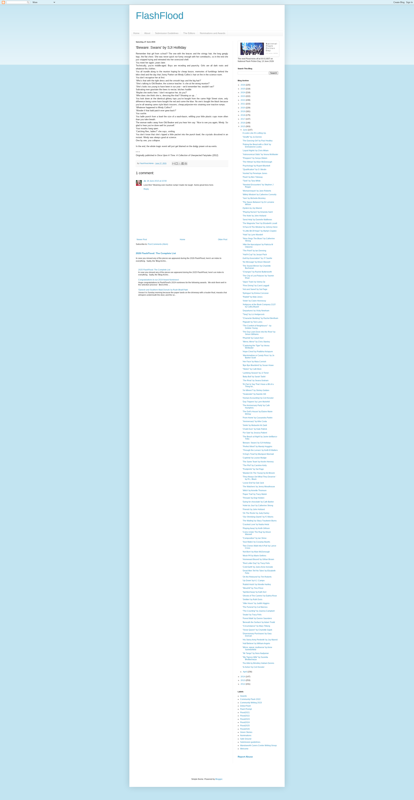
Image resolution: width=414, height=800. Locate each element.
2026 (243, 85)
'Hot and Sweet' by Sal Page (255, 289)
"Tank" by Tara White (252, 181)
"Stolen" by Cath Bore (252, 369)
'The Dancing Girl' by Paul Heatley (257, 141)
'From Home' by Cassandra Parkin (257, 418)
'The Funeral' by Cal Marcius (255, 607)
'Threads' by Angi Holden (253, 498)
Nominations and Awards (212, 33)
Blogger (218, 779)
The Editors (189, 33)
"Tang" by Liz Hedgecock (253, 314)
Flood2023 (245, 719)
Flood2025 (245, 725)
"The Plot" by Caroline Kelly (255, 465)
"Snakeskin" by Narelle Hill (254, 394)
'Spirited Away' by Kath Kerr (255, 592)
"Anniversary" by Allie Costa (255, 421)
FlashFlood (160, 15)
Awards (243, 696)
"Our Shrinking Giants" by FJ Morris (258, 517)
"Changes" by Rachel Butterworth (257, 272)
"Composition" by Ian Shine (255, 538)
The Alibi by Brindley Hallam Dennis (258, 663)
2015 (243, 126)
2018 (243, 115)
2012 (243, 684)
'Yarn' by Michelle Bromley (254, 198)
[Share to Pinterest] (185, 163)
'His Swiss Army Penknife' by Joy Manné (260, 640)
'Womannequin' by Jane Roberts (257, 191)
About (147, 33)
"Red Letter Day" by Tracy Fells (256, 563)
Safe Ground (245, 739)
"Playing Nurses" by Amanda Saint (258, 212)
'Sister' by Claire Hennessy (254, 301)
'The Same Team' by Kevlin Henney (258, 462)
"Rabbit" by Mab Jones (252, 297)
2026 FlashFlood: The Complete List (156, 253)
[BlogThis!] (176, 163)
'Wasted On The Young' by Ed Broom (259, 473)
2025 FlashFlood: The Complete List (154, 270)
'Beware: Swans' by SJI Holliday (257, 443)
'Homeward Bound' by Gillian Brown (258, 559)
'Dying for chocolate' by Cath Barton (258, 502)
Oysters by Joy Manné (252, 208)
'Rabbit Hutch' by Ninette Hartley (257, 584)
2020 (243, 108)
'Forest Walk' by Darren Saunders (257, 618)
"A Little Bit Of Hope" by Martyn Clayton (260, 231)
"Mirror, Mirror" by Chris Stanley (256, 342)
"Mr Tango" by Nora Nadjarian (256, 653)
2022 (243, 100)
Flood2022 (245, 716)
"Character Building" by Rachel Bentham (260, 318)
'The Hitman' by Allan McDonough (257, 162)
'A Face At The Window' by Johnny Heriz (260, 227)
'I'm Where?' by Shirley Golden (256, 390)
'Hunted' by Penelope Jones (255, 173)
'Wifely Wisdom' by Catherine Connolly (259, 194)
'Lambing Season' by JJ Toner (256, 373)
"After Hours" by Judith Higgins (256, 603)
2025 (243, 89)
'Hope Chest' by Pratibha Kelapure (258, 351)
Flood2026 (245, 729)
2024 (243, 92)
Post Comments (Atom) (158, 244)
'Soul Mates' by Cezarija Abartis (256, 542)
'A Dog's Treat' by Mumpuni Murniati (258, 454)
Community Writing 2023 (251, 703)
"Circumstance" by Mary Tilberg (256, 626)
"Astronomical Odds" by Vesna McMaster (260, 154)
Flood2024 (245, 722)
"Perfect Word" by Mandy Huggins (257, 446)
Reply (146, 189)
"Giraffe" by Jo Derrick (252, 137)
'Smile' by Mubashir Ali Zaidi (255, 425)
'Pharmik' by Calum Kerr (253, 338)
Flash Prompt (246, 709)
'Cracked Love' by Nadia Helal (256, 524)
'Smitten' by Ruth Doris (252, 599)
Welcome (244, 749)
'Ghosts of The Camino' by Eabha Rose (260, 596)
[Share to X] (179, 163)
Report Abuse (245, 756)
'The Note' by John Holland (254, 216)
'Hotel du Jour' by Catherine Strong (258, 505)
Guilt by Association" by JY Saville (257, 258)
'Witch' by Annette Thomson (255, 490)
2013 (243, 680)
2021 (243, 104)
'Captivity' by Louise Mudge (255, 458)
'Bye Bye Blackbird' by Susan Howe (258, 365)
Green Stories (246, 732)
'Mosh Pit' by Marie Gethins (254, 556)
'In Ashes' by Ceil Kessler (253, 667)
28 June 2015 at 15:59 (157, 181)
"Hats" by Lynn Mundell (253, 235)
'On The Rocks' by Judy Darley (256, 513)
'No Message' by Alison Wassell (256, 262)
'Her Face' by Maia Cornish (254, 361)
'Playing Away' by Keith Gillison (256, 528)
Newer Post (142, 239)
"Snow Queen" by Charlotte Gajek (257, 630)
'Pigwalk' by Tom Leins (252, 322)
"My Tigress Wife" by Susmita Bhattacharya (255, 658)
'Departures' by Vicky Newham (256, 311)
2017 (243, 119)
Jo (145, 181)
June (245, 130)
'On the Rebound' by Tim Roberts (257, 577)
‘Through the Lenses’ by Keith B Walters (260, 450)
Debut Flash (245, 706)
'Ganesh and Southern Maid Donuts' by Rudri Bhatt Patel (163, 290)
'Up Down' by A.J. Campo (254, 580)
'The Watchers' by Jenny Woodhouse (259, 486)
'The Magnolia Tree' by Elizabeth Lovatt (260, 223)
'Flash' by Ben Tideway (253, 177)
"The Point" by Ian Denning (254, 251)
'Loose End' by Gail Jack (253, 483)
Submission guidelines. (250, 742)
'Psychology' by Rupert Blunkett (256, 166)
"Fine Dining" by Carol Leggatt (256, 285)
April (245, 672)
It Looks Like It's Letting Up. (254, 133)
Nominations (245, 735)
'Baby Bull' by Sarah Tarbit (254, 377)
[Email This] (173, 163)
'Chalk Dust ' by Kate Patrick (255, 429)
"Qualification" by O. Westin (254, 169)
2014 (243, 676)
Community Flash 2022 (250, 699)
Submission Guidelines (166, 33)
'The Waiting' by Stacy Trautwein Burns (260, 521)
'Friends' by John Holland (254, 509)
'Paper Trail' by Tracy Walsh (255, 494)
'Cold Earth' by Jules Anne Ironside (258, 567)
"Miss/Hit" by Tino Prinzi (253, 588)
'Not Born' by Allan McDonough (256, 552)
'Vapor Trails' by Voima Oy (254, 282)
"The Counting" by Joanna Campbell (259, 611)
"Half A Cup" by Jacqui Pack (255, 254)
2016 (243, 123)
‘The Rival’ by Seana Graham (255, 380)
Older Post (222, 239)
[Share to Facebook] (182, 163)
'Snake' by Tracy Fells (252, 615)
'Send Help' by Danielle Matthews (257, 219)
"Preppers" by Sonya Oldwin (255, 158)
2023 (243, 96)
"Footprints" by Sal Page (253, 469)
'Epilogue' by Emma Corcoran (256, 293)
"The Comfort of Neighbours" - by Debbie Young (257, 327)
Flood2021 (245, 712)
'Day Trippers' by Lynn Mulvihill (256, 402)
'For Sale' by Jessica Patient (255, 433)
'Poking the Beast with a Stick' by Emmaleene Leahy (257, 145)
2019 (243, 111)
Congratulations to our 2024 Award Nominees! (158, 280)
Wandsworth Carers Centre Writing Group (258, 745)
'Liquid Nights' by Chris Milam (255, 150)
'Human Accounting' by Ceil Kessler (258, 398)
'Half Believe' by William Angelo (256, 643)
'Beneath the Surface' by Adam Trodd (259, 622)
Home (136, 33)
